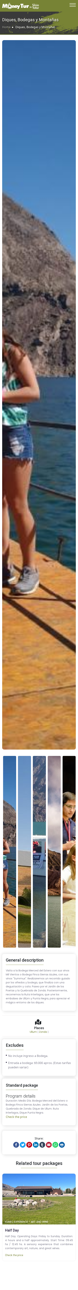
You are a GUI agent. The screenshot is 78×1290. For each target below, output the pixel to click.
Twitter (23, 1145)
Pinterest (29, 1145)
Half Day (12, 1230)
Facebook (16, 1145)
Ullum (33, 1032)
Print (62, 1145)
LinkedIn (36, 1145)
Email (49, 1145)
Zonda (43, 1032)
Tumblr (42, 1145)
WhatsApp (55, 1145)
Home (6, 27)
